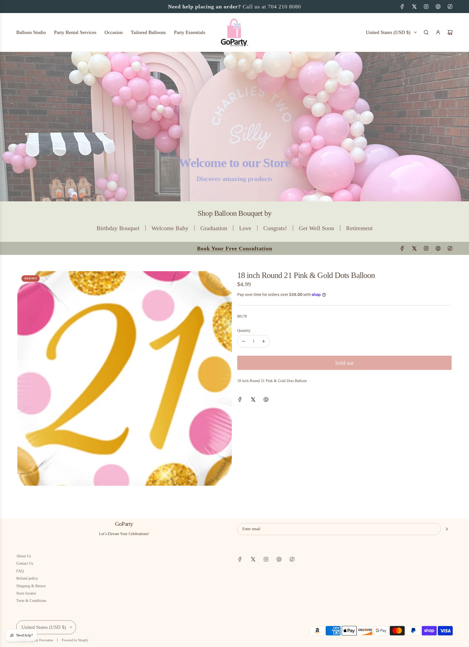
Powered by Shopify (75, 640)
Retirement (359, 228)
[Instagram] (426, 6)
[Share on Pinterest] (266, 400)
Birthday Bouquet (118, 228)
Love (245, 228)
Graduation (213, 228)
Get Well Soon (316, 228)
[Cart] (450, 32)
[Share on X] (253, 400)
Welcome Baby (169, 228)
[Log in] (438, 32)
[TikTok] (450, 6)
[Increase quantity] (264, 341)
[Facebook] (402, 6)
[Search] (426, 32)
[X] (414, 6)
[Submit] (447, 529)
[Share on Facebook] (240, 400)
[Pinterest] (438, 6)
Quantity (244, 331)
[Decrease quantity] (243, 341)
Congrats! (275, 228)
